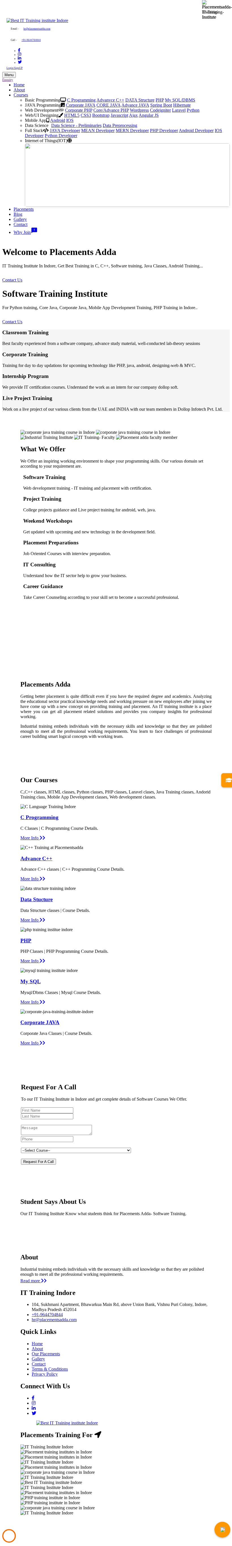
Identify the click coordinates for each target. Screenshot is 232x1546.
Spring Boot (161, 105)
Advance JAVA (135, 105)
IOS (70, 120)
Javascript (119, 115)
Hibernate (182, 105)
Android (57, 120)
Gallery (20, 219)
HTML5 (72, 115)
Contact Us (12, 280)
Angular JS (149, 115)
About (19, 89)
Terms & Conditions (50, 1369)
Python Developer (61, 135)
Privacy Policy (45, 1374)
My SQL (30, 981)
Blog (18, 214)
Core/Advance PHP (111, 110)
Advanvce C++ (110, 100)
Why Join (26, 232)
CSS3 (86, 115)
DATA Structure (139, 100)
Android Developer (196, 130)
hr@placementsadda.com (36, 28)
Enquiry (7, 80)
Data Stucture (36, 899)
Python (193, 110)
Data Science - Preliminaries (76, 125)
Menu (9, 75)
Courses (21, 95)
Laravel (179, 110)
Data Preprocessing (120, 125)
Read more (30, 1280)
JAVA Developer (65, 130)
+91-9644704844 (31, 40)
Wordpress (139, 110)
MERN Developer (132, 130)
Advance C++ (36, 858)
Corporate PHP (78, 110)
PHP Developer (164, 130)
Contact (20, 224)
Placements (24, 209)
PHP (160, 100)
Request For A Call (38, 1162)
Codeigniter (160, 110)
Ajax (133, 115)
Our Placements (46, 1353)
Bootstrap (100, 115)
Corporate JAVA (80, 105)
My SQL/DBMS (180, 100)
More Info (30, 837)
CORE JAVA (108, 105)
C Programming (81, 100)
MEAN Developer (98, 130)
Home (19, 84)
